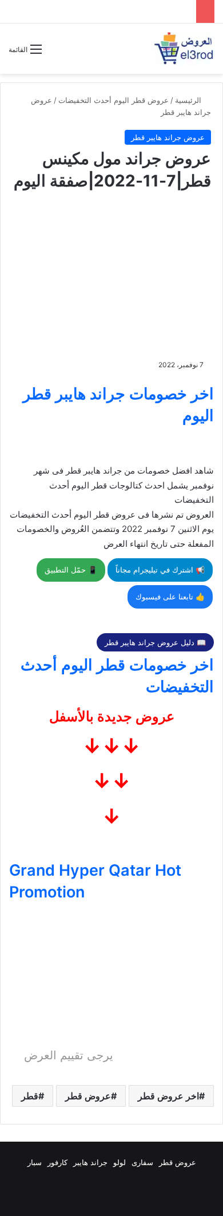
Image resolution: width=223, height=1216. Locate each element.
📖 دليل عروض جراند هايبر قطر (155, 642)
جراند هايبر (90, 1162)
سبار (34, 1162)
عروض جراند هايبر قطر (168, 137)
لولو (119, 1162)
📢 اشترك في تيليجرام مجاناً (160, 569)
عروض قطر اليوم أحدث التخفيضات (113, 100)
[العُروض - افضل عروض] (183, 48)
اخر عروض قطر (168, 1096)
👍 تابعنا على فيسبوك (170, 596)
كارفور (57, 1162)
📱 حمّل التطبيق (71, 569)
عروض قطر (88, 1096)
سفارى (142, 1162)
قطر (29, 1096)
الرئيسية (189, 100)
